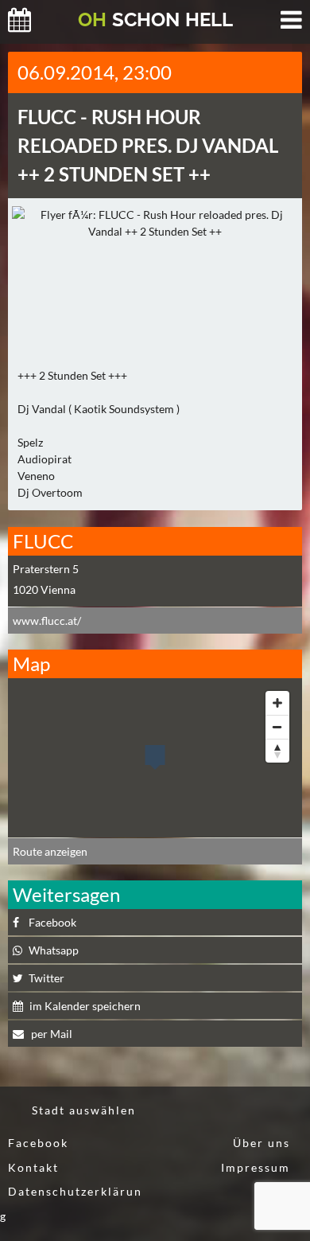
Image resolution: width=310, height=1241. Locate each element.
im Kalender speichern (85, 1006)
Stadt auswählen (84, 1110)
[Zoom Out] (277, 727)
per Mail (50, 1033)
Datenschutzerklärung (71, 1203)
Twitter (46, 978)
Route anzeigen (50, 851)
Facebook (52, 922)
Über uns (261, 1142)
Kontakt (33, 1167)
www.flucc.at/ (47, 620)
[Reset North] (277, 751)
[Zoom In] (277, 703)
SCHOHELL (155, 19)
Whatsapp (54, 950)
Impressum (255, 1167)
